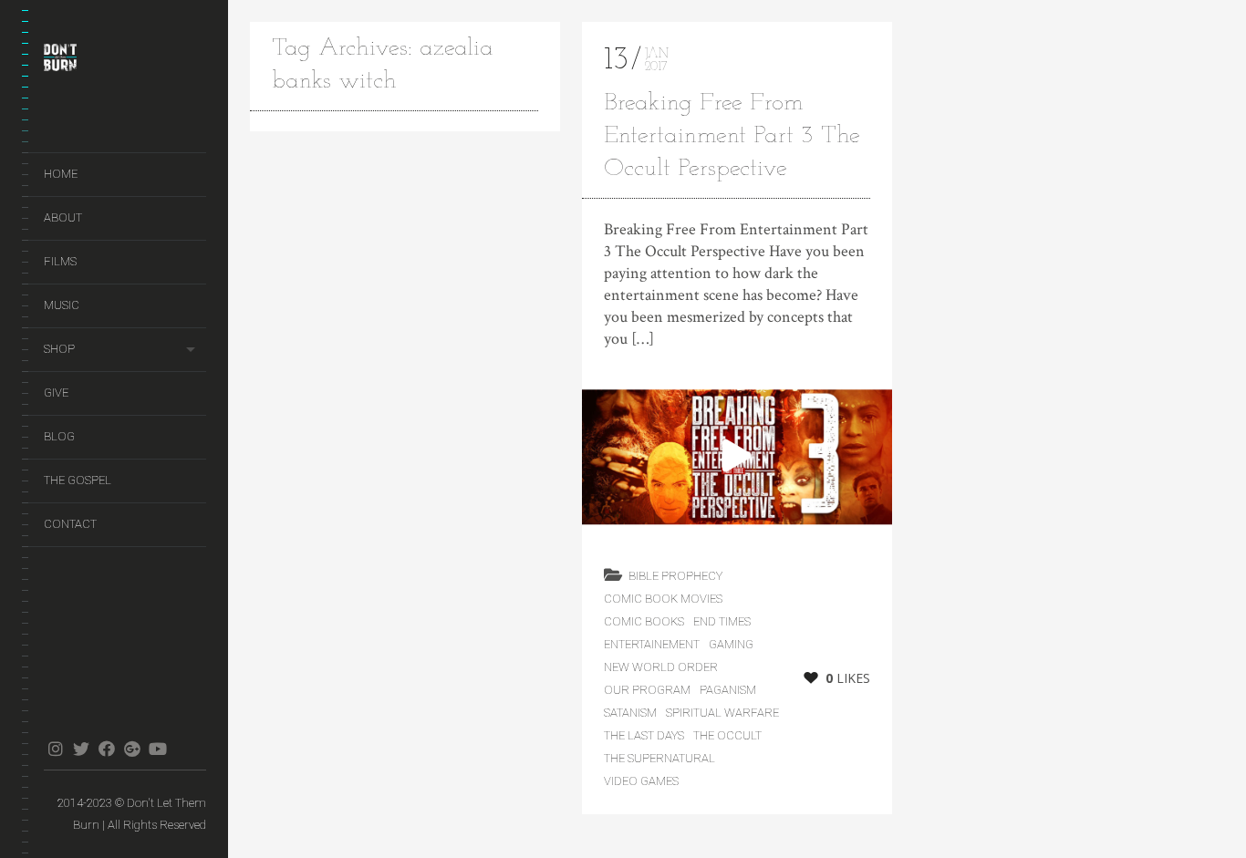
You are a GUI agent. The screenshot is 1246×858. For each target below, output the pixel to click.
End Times (722, 621)
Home (61, 174)
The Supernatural (659, 758)
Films (60, 261)
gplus (131, 748)
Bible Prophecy (675, 576)
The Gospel (77, 480)
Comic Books (644, 621)
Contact (70, 524)
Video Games (641, 781)
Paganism (728, 690)
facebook (106, 748)
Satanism (630, 712)
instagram (55, 748)
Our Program (647, 690)
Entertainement (652, 644)
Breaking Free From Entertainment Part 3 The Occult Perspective (732, 136)
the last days (644, 735)
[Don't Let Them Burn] (125, 61)
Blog (59, 436)
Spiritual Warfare (722, 712)
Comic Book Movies (663, 598)
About (63, 217)
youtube (157, 748)
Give (56, 392)
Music (61, 305)
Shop (59, 349)
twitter (80, 748)
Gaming (731, 644)
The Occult (727, 735)
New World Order (661, 667)
